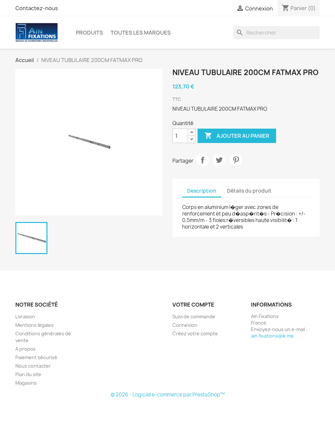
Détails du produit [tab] (249, 190)
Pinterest (235, 160)
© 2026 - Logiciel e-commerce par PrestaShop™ (168, 394)
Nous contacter (33, 366)
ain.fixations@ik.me (272, 336)
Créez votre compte (195, 333)
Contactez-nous (36, 8)
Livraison (25, 316)
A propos (25, 349)
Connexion (184, 325)
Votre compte (193, 304)
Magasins (26, 383)
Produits (89, 32)
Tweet (219, 160)
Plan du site (28, 374)
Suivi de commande (193, 316)
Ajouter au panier (236, 135)
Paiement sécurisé (36, 357)
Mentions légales (34, 325)
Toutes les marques (141, 32)
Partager (202, 160)
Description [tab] (201, 190)
